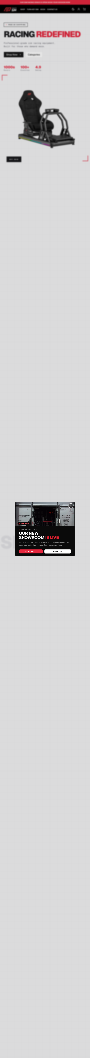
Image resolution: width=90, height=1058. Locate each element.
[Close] (71, 506)
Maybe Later (58, 551)
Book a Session (31, 551)
